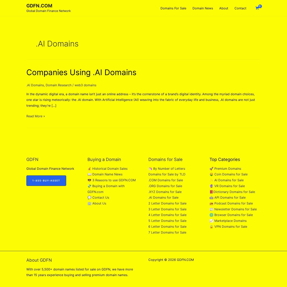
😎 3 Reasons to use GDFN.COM (111, 180)
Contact (240, 8)
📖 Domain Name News (104, 174)
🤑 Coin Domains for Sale (228, 174)
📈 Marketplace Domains (228, 221)
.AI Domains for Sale (163, 197)
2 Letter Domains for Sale (167, 203)
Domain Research (58, 85)
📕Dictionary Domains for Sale (232, 192)
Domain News (203, 8)
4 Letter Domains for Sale (167, 215)
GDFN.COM (39, 6)
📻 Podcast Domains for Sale (231, 203)
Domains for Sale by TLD (166, 174)
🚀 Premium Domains (225, 169)
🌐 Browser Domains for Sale (231, 215)
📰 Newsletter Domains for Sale (233, 209)
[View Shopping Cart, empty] (257, 8)
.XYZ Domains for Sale (165, 192)
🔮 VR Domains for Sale (227, 186)
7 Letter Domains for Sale (167, 232)
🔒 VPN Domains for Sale (228, 226)
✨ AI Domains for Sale (226, 180)
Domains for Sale (173, 8)
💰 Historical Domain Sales (107, 169)
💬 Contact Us (98, 197)
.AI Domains (35, 85)
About (223, 8)
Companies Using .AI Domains (81, 72)
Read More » (35, 116)
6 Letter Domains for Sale (167, 226)
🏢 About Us (96, 203)
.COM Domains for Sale (165, 180)
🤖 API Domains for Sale (227, 197)
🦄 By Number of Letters (166, 169)
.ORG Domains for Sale (165, 186)
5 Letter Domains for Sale (167, 221)
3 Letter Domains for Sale (167, 209)
